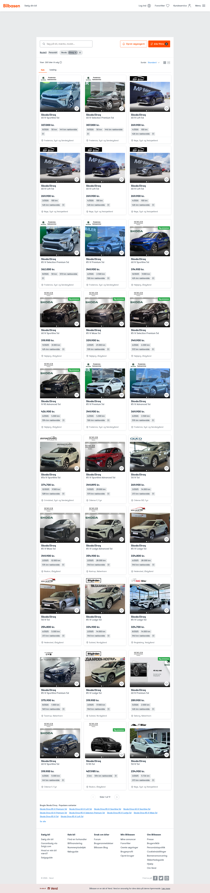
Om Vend (151, 868)
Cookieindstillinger (156, 851)
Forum (97, 839)
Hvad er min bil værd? (49, 852)
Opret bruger (127, 855)
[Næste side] (116, 797)
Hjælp (150, 863)
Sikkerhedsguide (155, 859)
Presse (150, 839)
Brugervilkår (153, 843)
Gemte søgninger (129, 847)
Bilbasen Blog (101, 847)
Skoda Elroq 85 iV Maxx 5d (145, 812)
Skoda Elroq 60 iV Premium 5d (53, 812)
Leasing (53, 69)
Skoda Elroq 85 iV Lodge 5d (119, 812)
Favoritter (126, 843)
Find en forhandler (77, 839)
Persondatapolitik (156, 847)
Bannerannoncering (157, 855)
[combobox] (66, 44)
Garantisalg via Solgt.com (49, 845)
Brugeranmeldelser (103, 843)
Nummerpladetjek (77, 847)
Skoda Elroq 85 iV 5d (49, 816)
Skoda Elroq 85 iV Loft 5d (72, 816)
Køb (43, 70)
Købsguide (73, 851)
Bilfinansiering (75, 843)
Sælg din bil (47, 839)
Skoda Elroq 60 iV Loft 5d (80, 809)
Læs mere (166, 888)
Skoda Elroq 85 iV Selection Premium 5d (87, 812)
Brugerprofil (127, 851)
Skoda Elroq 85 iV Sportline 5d (107, 809)
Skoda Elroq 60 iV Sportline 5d (136, 809)
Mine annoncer (128, 839)
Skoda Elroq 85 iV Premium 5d (53, 809)
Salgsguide (47, 857)
